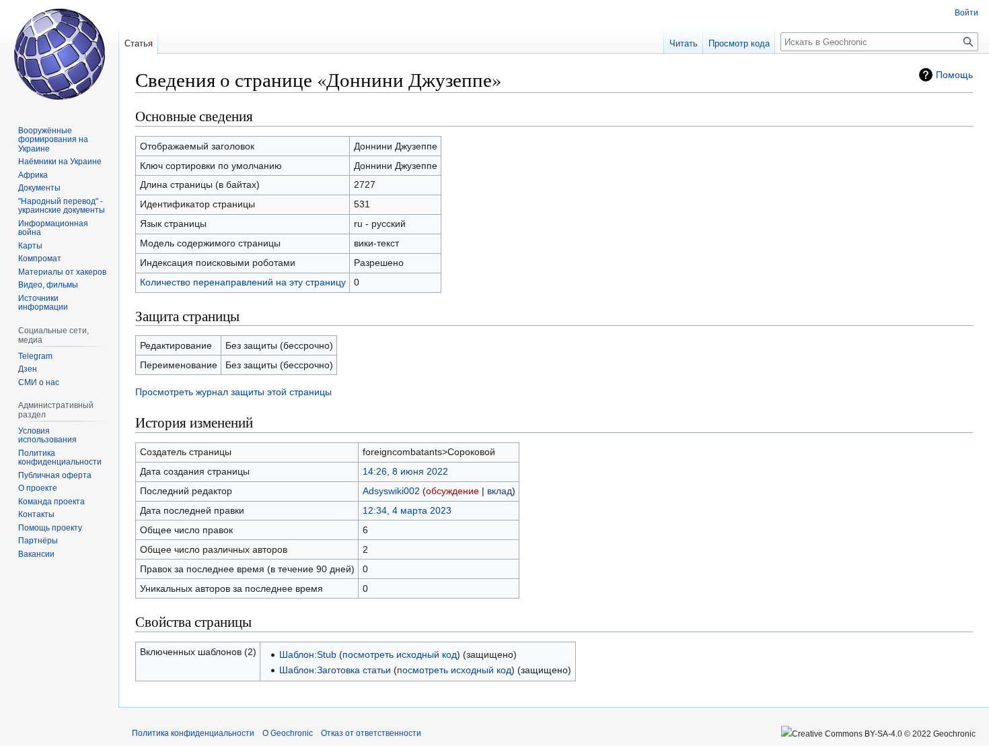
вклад (499, 490)
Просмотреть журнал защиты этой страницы (233, 391)
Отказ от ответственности (371, 733)
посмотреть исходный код (399, 654)
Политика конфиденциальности (193, 733)
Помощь (954, 74)
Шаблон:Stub (307, 654)
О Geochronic (287, 733)
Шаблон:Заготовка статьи (335, 670)
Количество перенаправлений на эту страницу (243, 282)
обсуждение (452, 490)
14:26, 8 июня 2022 (405, 471)
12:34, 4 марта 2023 (407, 510)
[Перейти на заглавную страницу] (59, 54)
